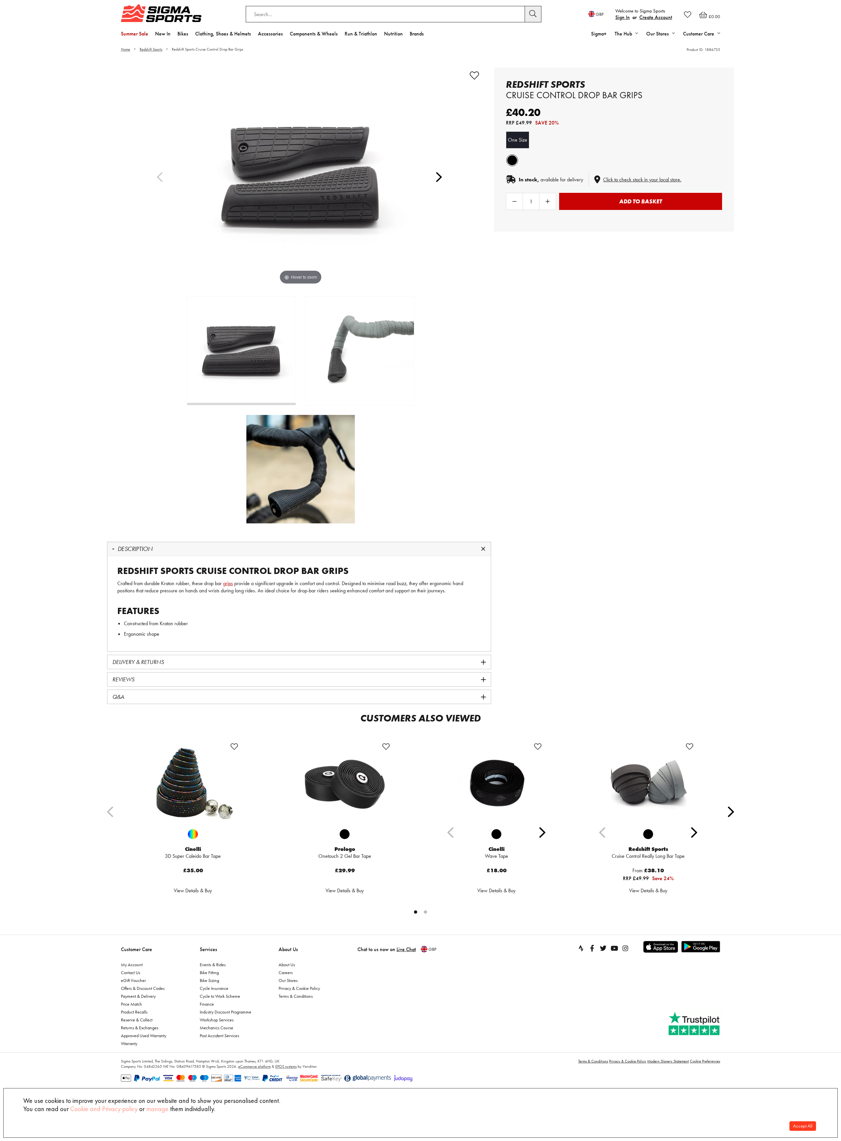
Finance (207, 1004)
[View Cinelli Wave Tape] (496, 783)
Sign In (622, 17)
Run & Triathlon (361, 33)
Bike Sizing (209, 980)
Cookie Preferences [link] (705, 1061)
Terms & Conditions (296, 996)
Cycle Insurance (214, 988)
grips (228, 583)
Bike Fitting (209, 972)
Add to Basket (640, 201)
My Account (132, 965)
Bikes (182, 33)
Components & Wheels (314, 33)
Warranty (129, 1043)
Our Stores (288, 980)
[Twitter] (603, 948)
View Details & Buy (193, 890)
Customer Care (136, 949)
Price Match (131, 1004)
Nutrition (393, 33)
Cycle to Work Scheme (220, 996)
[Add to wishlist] (474, 75)
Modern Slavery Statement (668, 1061)
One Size (517, 139)
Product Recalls (134, 1012)
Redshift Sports (151, 49)
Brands (417, 33)
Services (208, 949)
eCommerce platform (254, 1066)
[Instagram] (625, 948)
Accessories (270, 33)
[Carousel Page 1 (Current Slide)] (415, 912)
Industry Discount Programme (225, 1012)
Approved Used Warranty (143, 1035)
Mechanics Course (216, 1028)
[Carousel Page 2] (425, 912)
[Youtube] (614, 948)
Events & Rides (213, 965)
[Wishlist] (687, 14)
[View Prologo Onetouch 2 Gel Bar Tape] (345, 783)
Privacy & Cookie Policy (299, 988)
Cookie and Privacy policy (104, 1109)
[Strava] (581, 948)
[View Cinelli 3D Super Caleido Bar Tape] (193, 783)
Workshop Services (217, 1020)
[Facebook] (592, 948)
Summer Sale (134, 33)
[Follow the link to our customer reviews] (694, 1024)
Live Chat (406, 949)
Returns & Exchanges (139, 1028)
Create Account (655, 17)
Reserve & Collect (136, 1020)
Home (125, 49)
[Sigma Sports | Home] (161, 13)
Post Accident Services (219, 1035)
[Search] (533, 14)
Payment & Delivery (138, 996)
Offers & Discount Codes (143, 988)
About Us (288, 949)
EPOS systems (286, 1066)
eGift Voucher (133, 980)
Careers (286, 972)
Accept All (802, 1126)
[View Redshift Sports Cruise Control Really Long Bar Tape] (648, 783)
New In (162, 33)
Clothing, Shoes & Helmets (223, 33)
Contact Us (130, 972)
